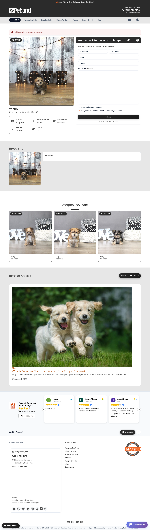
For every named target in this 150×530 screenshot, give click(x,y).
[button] (139, 409)
